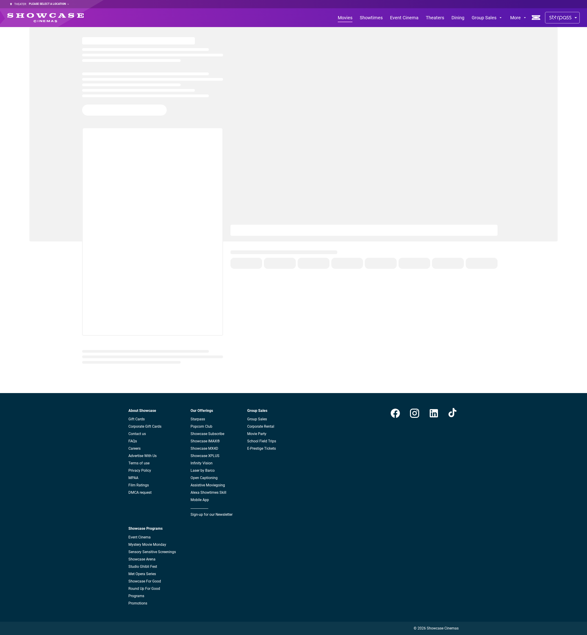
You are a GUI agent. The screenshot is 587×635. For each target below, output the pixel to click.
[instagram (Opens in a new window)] (414, 413)
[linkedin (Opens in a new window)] (433, 413)
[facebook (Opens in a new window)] (395, 413)
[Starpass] (562, 17)
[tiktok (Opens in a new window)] (453, 413)
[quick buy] (536, 17)
